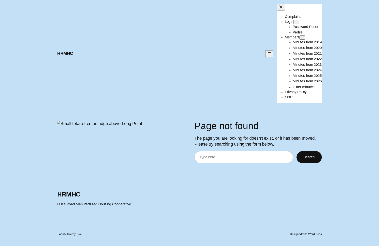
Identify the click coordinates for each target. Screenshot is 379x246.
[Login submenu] (296, 22)
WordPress (315, 234)
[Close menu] (281, 7)
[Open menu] (269, 53)
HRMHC (65, 53)
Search (309, 157)
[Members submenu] (302, 37)
